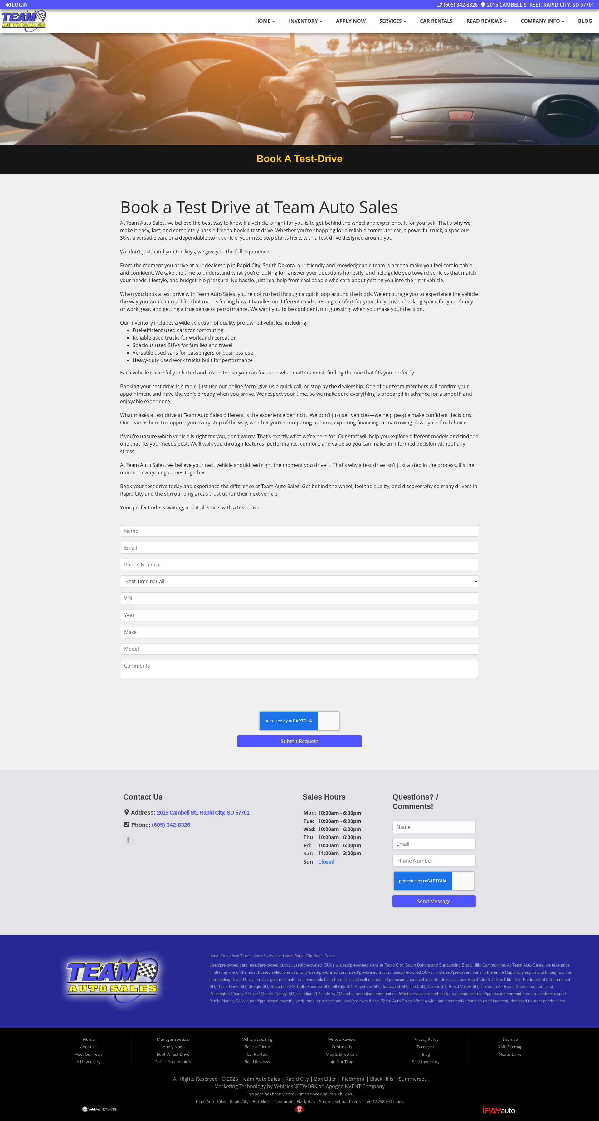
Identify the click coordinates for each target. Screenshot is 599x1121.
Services (391, 20)
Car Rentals (436, 20)
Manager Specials (173, 1039)
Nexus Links (510, 1054)
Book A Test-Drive (173, 1054)
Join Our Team (342, 1062)
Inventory (304, 20)
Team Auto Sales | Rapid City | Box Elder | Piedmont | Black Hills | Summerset (334, 1078)
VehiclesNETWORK (295, 1086)
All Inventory (88, 1062)
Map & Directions (342, 1054)
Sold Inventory (426, 1062)
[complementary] (580, 1102)
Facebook (426, 1047)
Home (263, 20)
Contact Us (342, 1047)
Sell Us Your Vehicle (173, 1062)
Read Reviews (485, 20)
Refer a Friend (257, 1047)
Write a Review (341, 1039)
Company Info (541, 20)
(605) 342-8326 (459, 4)
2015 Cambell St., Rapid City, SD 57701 (203, 813)
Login (19, 4)
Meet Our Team (88, 1054)
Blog (585, 20)
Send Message (434, 901)
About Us (88, 1047)
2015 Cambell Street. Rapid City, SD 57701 (540, 4)
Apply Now (351, 20)
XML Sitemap (510, 1047)
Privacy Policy (426, 1039)
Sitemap (510, 1039)
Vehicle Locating (257, 1039)
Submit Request (299, 741)
